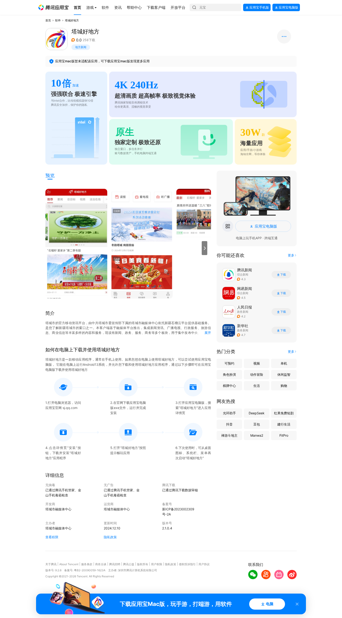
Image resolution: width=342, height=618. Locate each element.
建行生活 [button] (283, 424)
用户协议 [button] (204, 564)
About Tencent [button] (68, 564)
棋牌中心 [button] (229, 386)
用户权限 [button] (156, 564)
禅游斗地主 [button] (229, 435)
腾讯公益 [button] (128, 564)
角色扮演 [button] (229, 374)
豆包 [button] (256, 424)
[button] (53, 7)
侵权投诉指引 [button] (187, 564)
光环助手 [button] (229, 413)
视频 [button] (256, 363)
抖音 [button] (229, 424)
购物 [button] (284, 386)
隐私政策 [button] (110, 537)
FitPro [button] (283, 435)
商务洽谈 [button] (100, 564)
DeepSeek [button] (257, 413)
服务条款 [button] (86, 564)
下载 (283, 274)
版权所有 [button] (142, 564)
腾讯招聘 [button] (114, 564)
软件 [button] (58, 20)
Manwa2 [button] (256, 435)
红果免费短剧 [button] (284, 413)
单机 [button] (284, 363)
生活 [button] (256, 386)
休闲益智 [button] (283, 374)
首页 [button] (48, 20)
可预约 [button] (229, 363)
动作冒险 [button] (256, 374)
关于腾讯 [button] (51, 564)
